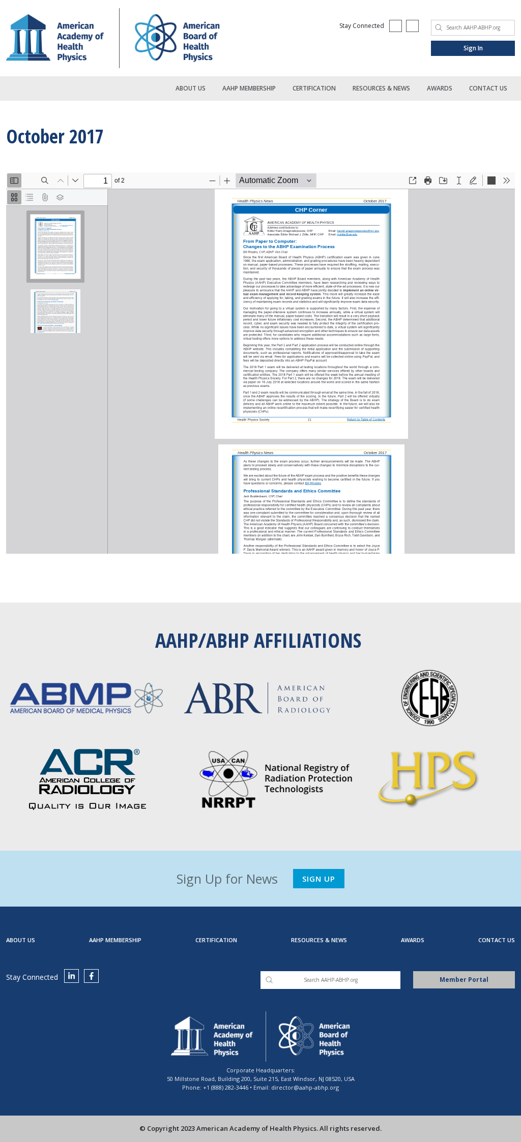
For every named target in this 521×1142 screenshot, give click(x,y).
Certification (314, 88)
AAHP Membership (249, 88)
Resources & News (381, 88)
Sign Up (318, 879)
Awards (439, 88)
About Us (191, 88)
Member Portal (464, 979)
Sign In (473, 48)
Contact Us (488, 88)
